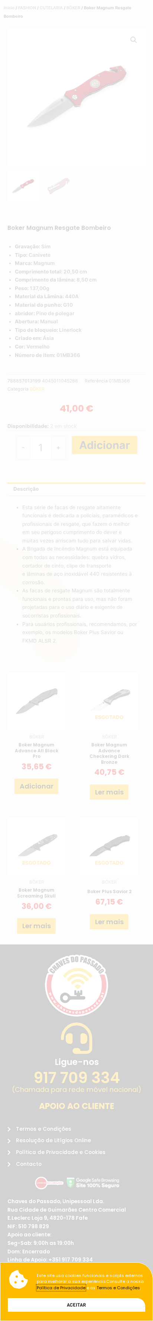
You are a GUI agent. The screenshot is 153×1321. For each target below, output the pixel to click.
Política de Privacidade (61, 1288)
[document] (76, 660)
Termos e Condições (118, 1288)
